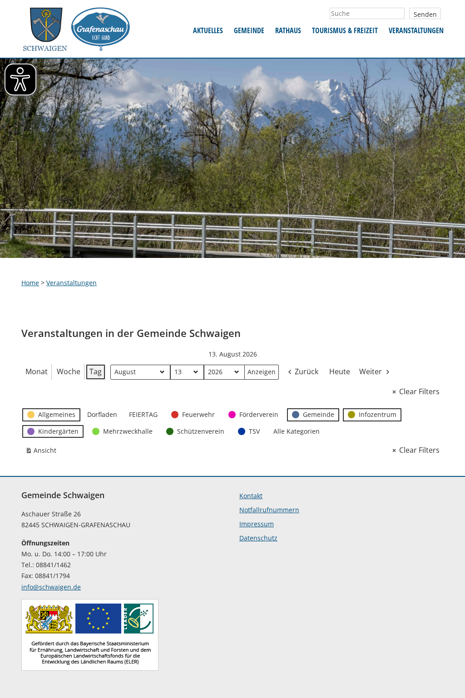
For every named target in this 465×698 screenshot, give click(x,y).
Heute (339, 371)
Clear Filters (419, 391)
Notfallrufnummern (269, 509)
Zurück (306, 371)
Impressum (256, 524)
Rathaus (288, 30)
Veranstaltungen (416, 30)
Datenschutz (258, 538)
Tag (95, 371)
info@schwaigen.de (51, 587)
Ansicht (42, 452)
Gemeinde (249, 30)
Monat (36, 371)
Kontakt (250, 495)
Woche (68, 371)
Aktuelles (208, 30)
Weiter (370, 371)
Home (30, 282)
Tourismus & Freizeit (345, 30)
